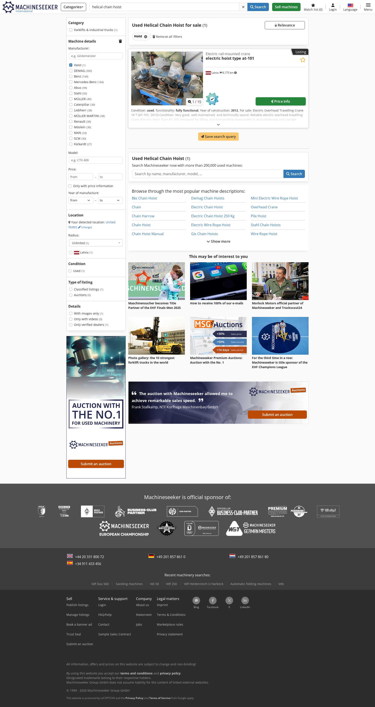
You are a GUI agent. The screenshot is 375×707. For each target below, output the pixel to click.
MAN (80, 133)
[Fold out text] (218, 124)
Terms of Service (160, 698)
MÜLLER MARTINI (89, 116)
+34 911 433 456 (88, 563)
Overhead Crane (264, 207)
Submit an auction (277, 414)
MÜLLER (82, 99)
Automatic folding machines (250, 584)
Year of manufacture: (83, 193)
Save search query (220, 136)
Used (79, 271)
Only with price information (93, 186)
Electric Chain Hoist (207, 207)
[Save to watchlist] (303, 60)
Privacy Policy (134, 698)
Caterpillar (84, 104)
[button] (368, 7)
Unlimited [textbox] (80, 243)
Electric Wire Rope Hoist (210, 224)
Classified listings (88, 289)
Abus (80, 88)
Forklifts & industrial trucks (95, 30)
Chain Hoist (141, 224)
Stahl (80, 93)
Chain (136, 207)
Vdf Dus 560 (100, 584)
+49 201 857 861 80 (253, 556)
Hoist (80, 65)
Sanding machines (129, 584)
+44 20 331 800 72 (89, 556)
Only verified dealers (91, 325)
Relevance (286, 25)
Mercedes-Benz (89, 82)
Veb (281, 584)
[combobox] (96, 243)
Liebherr (83, 110)
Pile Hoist (258, 216)
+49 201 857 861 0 (170, 556)
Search (260, 7)
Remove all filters (168, 37)
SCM (80, 138)
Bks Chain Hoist (144, 198)
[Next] (199, 78)
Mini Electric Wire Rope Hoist (274, 198)
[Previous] (135, 78)
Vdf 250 (171, 584)
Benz (81, 76)
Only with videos (88, 319)
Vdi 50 (154, 584)
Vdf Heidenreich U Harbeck (203, 584)
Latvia (86, 252)
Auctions (82, 295)
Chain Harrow (143, 216)
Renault (82, 121)
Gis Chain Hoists (204, 233)
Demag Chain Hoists (207, 198)
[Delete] (243, 7)
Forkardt (83, 144)
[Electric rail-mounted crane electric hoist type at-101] (167, 78)
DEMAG (83, 71)
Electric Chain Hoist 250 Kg (213, 216)
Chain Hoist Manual (148, 233)
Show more (220, 241)
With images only (88, 313)
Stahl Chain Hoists (266, 224)
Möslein (82, 127)
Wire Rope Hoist (264, 233)
